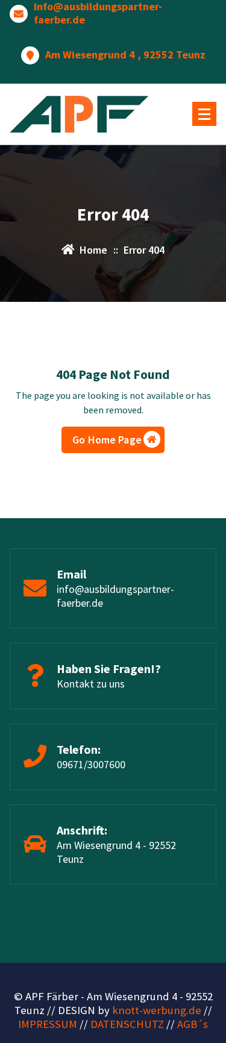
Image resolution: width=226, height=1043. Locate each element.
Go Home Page (107, 439)
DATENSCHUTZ (127, 1024)
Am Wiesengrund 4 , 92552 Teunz (125, 54)
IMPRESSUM (47, 1024)
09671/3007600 (91, 764)
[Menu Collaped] (204, 114)
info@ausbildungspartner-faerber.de (98, 13)
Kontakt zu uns (91, 684)
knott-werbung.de (156, 1010)
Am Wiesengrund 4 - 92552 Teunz (116, 852)
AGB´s (192, 1024)
